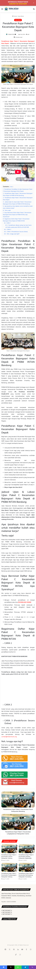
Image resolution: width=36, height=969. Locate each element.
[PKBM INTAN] (11, 9)
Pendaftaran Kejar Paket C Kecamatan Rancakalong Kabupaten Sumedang (26, 875)
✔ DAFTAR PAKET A (6, 910)
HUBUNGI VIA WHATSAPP (18, 4)
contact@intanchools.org (9, 736)
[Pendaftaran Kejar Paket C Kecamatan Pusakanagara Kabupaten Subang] (9, 867)
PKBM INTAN (11, 34)
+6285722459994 (11, 901)
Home (15, 16)
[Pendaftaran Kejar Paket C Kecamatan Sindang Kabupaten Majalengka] (27, 848)
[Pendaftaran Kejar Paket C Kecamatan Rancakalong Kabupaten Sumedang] (27, 867)
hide (11, 186)
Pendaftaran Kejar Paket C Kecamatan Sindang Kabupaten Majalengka (26, 856)
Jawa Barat (21, 16)
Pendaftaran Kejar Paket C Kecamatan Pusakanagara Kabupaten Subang (8, 875)
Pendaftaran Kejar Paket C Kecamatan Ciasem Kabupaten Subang (8, 856)
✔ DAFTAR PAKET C (6, 914)
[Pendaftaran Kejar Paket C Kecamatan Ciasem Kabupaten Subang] (9, 848)
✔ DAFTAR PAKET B (6, 912)
